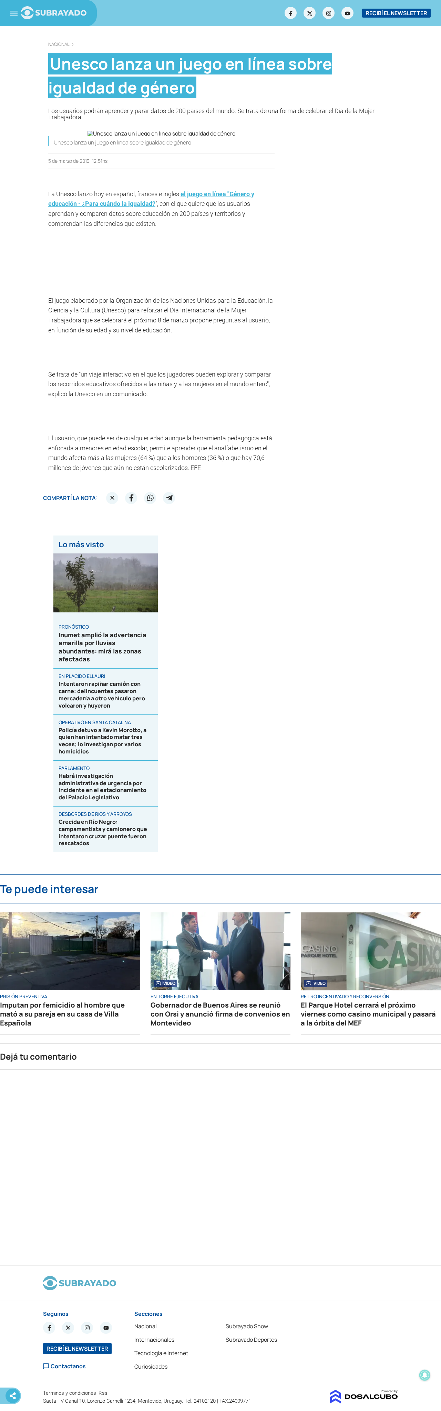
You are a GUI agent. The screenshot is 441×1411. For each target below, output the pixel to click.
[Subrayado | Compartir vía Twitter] (112, 498)
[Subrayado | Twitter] (309, 13)
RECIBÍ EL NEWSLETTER (396, 13)
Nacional (59, 44)
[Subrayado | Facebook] (291, 13)
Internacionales (154, 1339)
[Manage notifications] (424, 1375)
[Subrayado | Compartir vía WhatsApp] (150, 498)
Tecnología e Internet (161, 1353)
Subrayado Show (247, 1326)
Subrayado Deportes (251, 1339)
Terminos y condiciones (70, 1393)
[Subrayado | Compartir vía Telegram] (169, 498)
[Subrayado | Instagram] (328, 13)
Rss (104, 1393)
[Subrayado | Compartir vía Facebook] (131, 498)
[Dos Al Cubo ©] (364, 1401)
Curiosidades (150, 1366)
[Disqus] (220, 1164)
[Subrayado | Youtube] (347, 13)
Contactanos (68, 1366)
